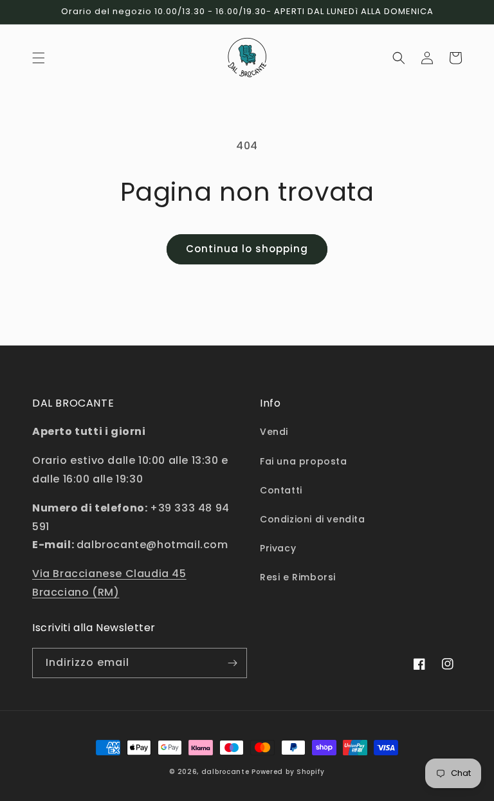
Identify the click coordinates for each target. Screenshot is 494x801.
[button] (38, 58)
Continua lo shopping (247, 248)
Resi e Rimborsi (298, 577)
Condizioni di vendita (312, 519)
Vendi (274, 431)
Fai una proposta (303, 461)
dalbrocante (225, 772)
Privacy (278, 548)
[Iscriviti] (232, 663)
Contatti (281, 490)
